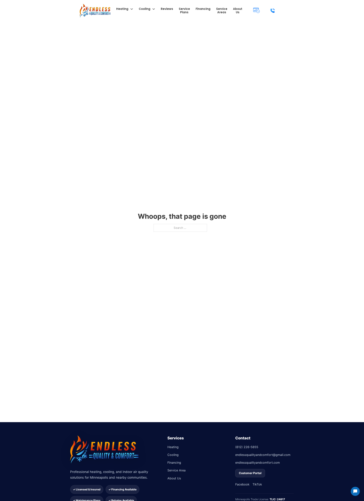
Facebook (242, 484)
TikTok (257, 484)
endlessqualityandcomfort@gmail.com (262, 455)
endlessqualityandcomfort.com (257, 462)
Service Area (176, 470)
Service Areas (221, 10)
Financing (203, 9)
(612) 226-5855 (246, 447)
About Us (237, 10)
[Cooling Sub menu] (153, 9)
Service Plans (184, 10)
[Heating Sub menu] (131, 9)
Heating (122, 9)
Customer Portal (250, 473)
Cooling (144, 9)
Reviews (167, 9)
